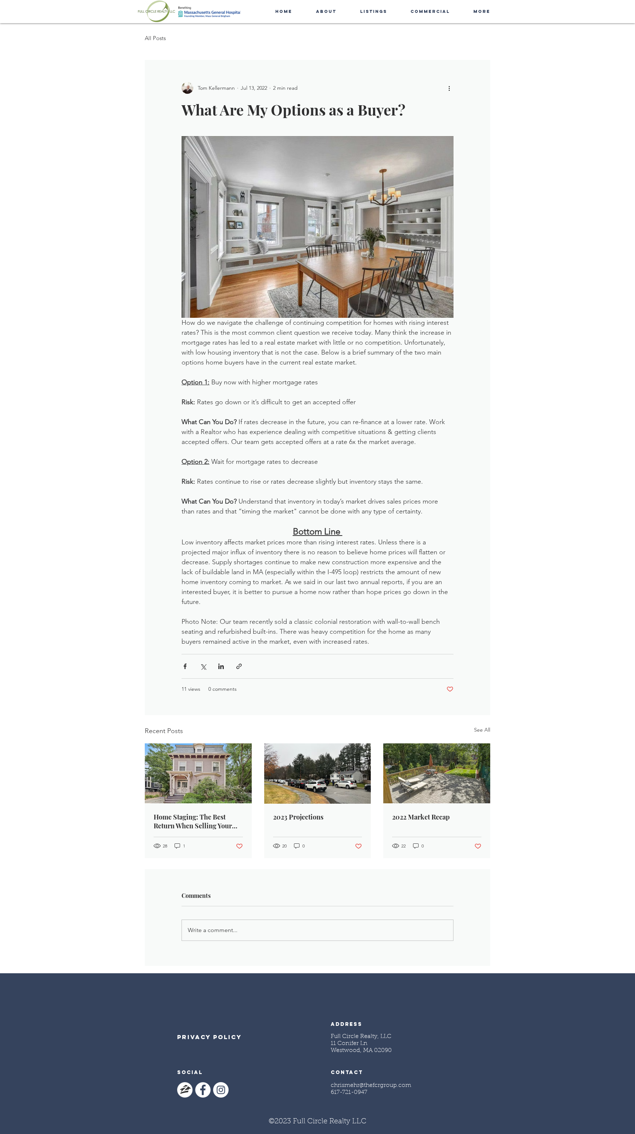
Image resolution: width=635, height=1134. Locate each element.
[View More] (379, 1084)
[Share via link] (239, 666)
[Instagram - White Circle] (221, 1090)
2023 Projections (298, 817)
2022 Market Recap (421, 817)
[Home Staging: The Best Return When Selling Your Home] (198, 773)
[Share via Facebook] (185, 666)
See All (482, 729)
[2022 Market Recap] (436, 773)
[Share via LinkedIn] (221, 666)
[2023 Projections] (317, 773)
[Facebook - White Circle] (203, 1090)
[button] (326, 11)
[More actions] (449, 87)
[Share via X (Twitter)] (203, 666)
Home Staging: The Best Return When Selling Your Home (193, 821)
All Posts (155, 38)
